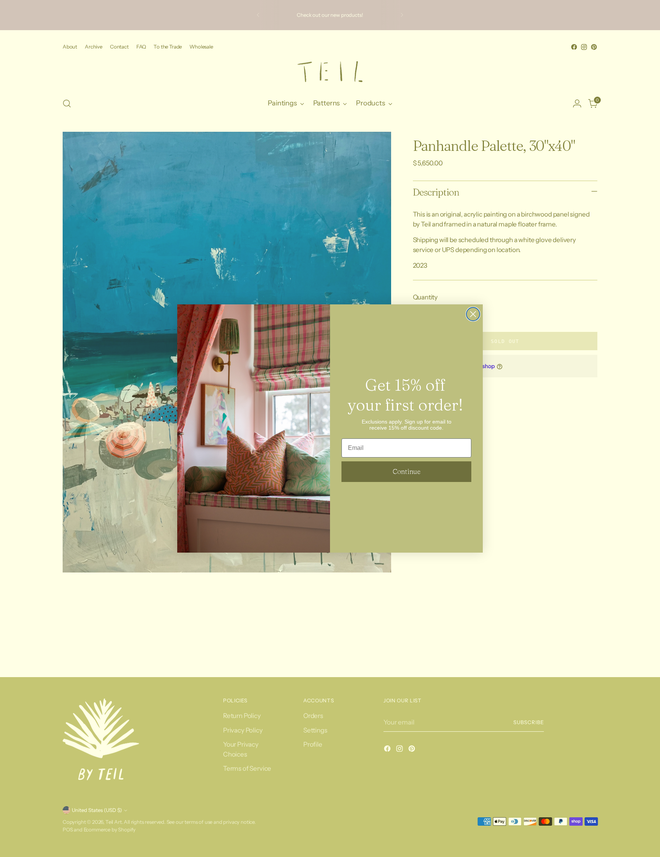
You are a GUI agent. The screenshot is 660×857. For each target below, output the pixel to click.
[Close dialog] (473, 314)
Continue (407, 471)
